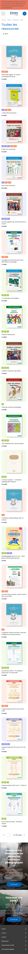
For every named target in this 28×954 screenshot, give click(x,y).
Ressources (16, 20)
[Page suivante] (24, 835)
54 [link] (22, 20)
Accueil (4, 20)
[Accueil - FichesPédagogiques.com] (14, 13)
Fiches (9, 20)
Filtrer (6, 34)
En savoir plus (14, 884)
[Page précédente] (4, 835)
